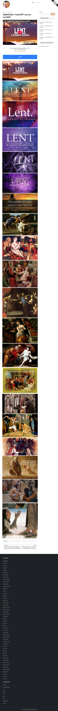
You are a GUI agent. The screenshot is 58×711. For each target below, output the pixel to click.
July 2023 (5, 646)
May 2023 (5, 651)
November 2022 (6, 664)
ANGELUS (4, 684)
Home (33, 2)
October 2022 (5, 667)
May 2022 (5, 678)
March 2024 (5, 628)
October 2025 (5, 584)
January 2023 (5, 660)
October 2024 (5, 611)
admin (5, 12)
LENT (4, 694)
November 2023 (6, 637)
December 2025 (6, 579)
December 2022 (6, 662)
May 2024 (5, 623)
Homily (4, 689)
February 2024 (6, 630)
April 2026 (5, 570)
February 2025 (5, 602)
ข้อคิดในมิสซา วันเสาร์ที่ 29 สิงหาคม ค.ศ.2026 (45, 30)
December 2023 (6, 634)
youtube (5, 541)
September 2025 (6, 586)
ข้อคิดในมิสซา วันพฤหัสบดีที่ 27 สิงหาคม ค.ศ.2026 (46, 38)
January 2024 (5, 632)
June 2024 (5, 621)
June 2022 (5, 676)
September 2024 (6, 614)
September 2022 (6, 669)
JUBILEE (4, 691)
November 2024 (6, 609)
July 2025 (5, 591)
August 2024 (5, 616)
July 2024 (5, 618)
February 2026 (5, 574)
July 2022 (5, 674)
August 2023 (5, 644)
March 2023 (5, 655)
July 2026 (5, 563)
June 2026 (5, 565)
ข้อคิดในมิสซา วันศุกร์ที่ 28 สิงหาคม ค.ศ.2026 (45, 34)
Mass (4, 696)
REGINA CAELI (5, 701)
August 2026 (5, 561)
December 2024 (6, 607)
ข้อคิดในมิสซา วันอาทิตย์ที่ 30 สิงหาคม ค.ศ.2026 (46, 26)
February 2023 (5, 658)
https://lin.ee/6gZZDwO (20, 51)
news (4, 698)
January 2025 (5, 604)
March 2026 (5, 572)
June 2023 (5, 648)
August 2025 (5, 588)
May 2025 (5, 595)
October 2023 (5, 639)
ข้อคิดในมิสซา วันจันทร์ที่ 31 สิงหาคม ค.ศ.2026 (45, 23)
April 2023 (5, 653)
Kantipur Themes (33, 709)
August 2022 (5, 671)
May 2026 (5, 568)
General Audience (6, 687)
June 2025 (5, 593)
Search (40, 12)
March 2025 (5, 600)
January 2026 (5, 577)
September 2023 (6, 641)
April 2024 (5, 625)
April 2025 (5, 598)
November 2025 (6, 581)
